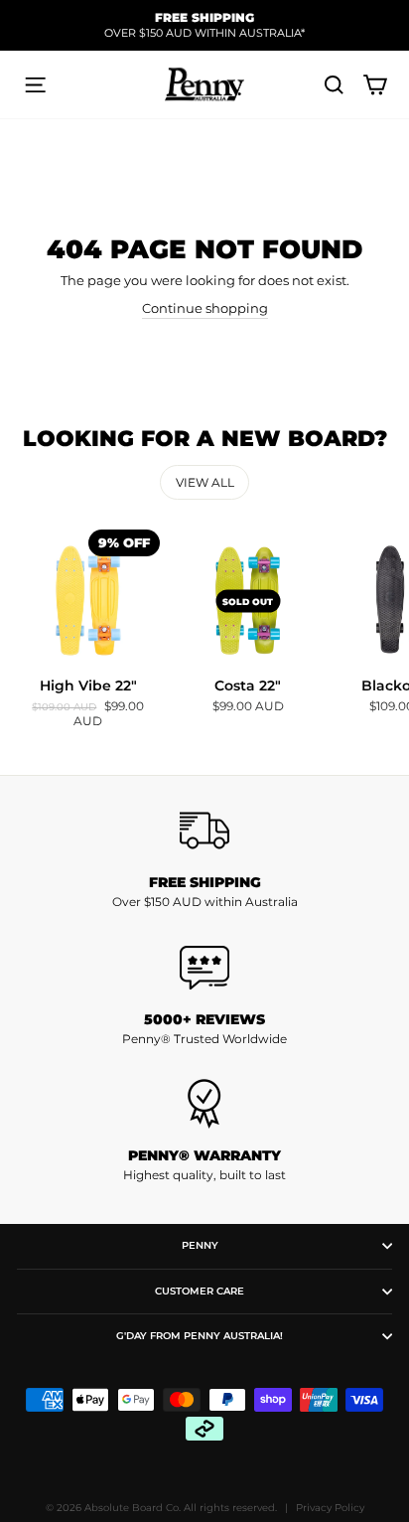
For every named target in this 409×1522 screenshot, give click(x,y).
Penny (200, 1245)
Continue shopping (205, 308)
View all (205, 482)
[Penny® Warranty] (204, 1104)
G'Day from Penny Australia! (199, 1335)
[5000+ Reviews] (204, 967)
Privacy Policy (330, 1507)
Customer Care (199, 1291)
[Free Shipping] (204, 830)
